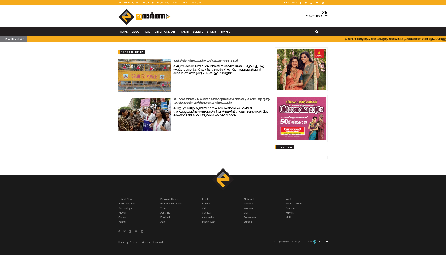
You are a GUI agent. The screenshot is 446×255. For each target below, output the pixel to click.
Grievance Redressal (152, 242)
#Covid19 (148, 2)
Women (248, 208)
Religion (248, 203)
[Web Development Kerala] (320, 241)
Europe (248, 221)
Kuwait (290, 212)
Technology (125, 208)
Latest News (125, 199)
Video (135, 31)
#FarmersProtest (128, 2)
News (146, 31)
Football (165, 217)
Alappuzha (208, 217)
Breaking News (169, 199)
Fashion (290, 208)
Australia (165, 212)
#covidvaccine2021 (168, 2)
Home (124, 31)
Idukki (289, 217)
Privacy (133, 242)
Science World (294, 203)
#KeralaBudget (192, 2)
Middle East (208, 221)
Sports (212, 31)
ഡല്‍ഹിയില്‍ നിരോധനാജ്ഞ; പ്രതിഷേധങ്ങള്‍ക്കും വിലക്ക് (205, 61)
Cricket (122, 217)
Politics (206, 203)
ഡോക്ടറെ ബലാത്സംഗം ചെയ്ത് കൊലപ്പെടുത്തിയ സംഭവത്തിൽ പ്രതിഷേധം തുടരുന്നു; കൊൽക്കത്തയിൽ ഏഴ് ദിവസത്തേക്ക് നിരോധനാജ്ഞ (221, 101)
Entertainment (165, 31)
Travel (225, 31)
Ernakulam (250, 217)
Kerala (205, 199)
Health (184, 31)
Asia (162, 221)
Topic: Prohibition (132, 52)
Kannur (122, 221)
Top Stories (285, 147)
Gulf (246, 212)
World (289, 199)
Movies (122, 212)
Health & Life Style (171, 203)
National (249, 199)
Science (198, 31)
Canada (206, 212)
